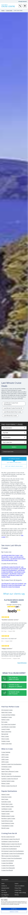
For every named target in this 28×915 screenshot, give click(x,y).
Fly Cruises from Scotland (8, 724)
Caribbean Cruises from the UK (10, 841)
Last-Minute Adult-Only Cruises (12, 412)
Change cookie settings (20, 892)
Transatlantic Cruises (7, 825)
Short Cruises (5, 739)
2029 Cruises (5, 762)
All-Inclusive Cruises (7, 710)
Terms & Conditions (19, 885)
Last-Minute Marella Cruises (9, 560)
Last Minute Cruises (14, 458)
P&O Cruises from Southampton (10, 856)
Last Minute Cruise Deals (14, 462)
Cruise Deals (9, 10)
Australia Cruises (6, 801)
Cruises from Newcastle (8, 868)
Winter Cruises (5, 783)
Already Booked (22, 1)
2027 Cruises (5, 757)
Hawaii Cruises (5, 813)
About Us (3, 890)
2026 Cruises (5, 754)
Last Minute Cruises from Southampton (11, 403)
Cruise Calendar (5, 752)
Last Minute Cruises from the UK (13, 408)
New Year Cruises (6, 774)
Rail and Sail (4, 734)
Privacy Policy (18, 888)
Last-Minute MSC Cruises (12, 556)
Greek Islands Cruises (7, 811)
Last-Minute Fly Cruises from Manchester (14, 584)
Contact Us (4, 885)
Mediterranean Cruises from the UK (11, 844)
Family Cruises (5, 719)
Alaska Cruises (5, 794)
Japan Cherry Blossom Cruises (9, 771)
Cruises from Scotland (7, 861)
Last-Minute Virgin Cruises (17, 558)
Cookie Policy (18, 890)
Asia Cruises (4, 799)
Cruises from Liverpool (7, 865)
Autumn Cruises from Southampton (11, 764)
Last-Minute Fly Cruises (10, 415)
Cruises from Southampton (9, 849)
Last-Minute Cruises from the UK (10, 567)
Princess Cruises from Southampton (11, 858)
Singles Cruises (5, 741)
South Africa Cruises (7, 821)
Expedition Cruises (6, 717)
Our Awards (4, 892)
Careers (16, 883)
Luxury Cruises (5, 729)
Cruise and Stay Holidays (8, 715)
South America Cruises (7, 823)
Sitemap (17, 894)
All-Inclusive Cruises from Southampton (12, 851)
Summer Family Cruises (7, 781)
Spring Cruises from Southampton (11, 776)
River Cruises (5, 736)
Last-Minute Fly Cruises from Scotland (12, 583)
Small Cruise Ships (6, 743)
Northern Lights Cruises (8, 818)
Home (2, 10)
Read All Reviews (22, 662)
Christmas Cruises (6, 766)
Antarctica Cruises (6, 797)
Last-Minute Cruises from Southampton (13, 569)
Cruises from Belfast (7, 863)
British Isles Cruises (6, 804)
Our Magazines (5, 894)
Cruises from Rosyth (7, 870)
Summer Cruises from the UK (9, 778)
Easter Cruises (5, 769)
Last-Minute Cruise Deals (8, 727)
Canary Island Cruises (7, 806)
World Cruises (5, 828)
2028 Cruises (5, 759)
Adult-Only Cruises (6, 712)
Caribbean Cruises (6, 809)
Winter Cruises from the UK (9, 786)
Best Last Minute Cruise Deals (14, 466)
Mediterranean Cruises (7, 816)
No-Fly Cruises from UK (8, 837)
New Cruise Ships (6, 731)
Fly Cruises (4, 722)
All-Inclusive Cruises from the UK (10, 839)
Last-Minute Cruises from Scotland (12, 567)
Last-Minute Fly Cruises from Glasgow (13, 586)
